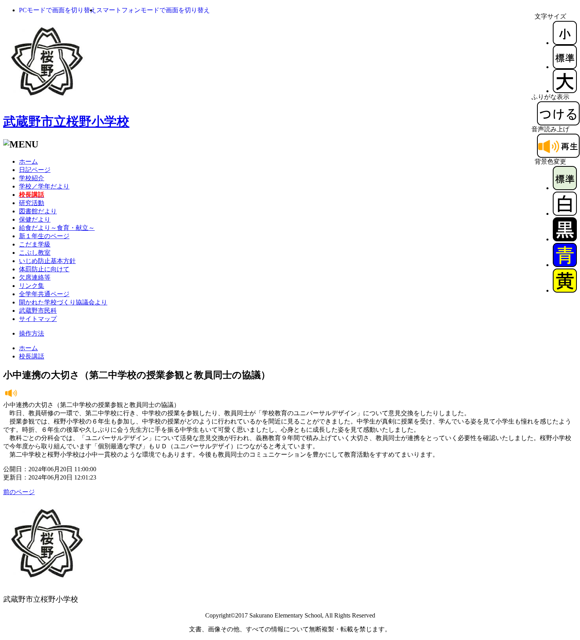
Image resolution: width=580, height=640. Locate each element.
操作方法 (31, 333)
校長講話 (31, 356)
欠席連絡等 (35, 277)
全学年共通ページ (44, 294)
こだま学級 (35, 244)
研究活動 (31, 203)
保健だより (35, 219)
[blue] (565, 264)
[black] (565, 239)
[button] (57, 10)
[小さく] (565, 42)
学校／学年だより (44, 186)
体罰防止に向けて (44, 269)
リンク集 (31, 285)
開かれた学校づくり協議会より (63, 302)
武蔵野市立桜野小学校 (66, 121)
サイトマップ (38, 318)
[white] (565, 213)
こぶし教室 (35, 252)
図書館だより (38, 211)
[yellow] (565, 290)
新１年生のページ (44, 236)
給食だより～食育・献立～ (57, 227)
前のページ (19, 492)
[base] (565, 188)
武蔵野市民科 (38, 310)
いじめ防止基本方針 (47, 260)
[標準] (565, 66)
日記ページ (35, 169)
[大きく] (565, 91)
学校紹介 (31, 178)
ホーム (28, 161)
